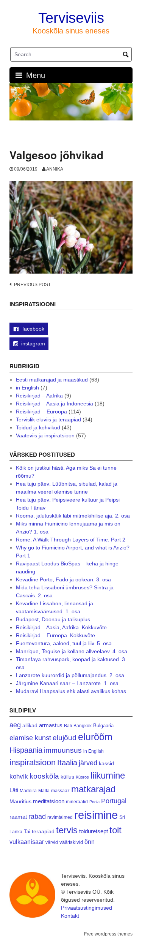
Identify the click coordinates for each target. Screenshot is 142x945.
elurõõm (95, 737)
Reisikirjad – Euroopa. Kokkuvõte (55, 635)
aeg (15, 725)
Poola (94, 801)
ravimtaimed (60, 817)
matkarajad (93, 789)
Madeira (28, 790)
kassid (106, 763)
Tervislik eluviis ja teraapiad (48, 419)
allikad (29, 725)
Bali (68, 725)
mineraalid (77, 801)
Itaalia (67, 762)
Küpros (82, 777)
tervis (67, 830)
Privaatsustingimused (86, 908)
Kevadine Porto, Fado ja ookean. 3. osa (63, 579)
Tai (27, 831)
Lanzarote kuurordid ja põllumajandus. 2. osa (70, 675)
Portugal (113, 801)
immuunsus (63, 750)
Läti (13, 790)
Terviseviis (71, 18)
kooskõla (44, 776)
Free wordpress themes (108, 934)
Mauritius (20, 801)
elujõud (64, 738)
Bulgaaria (103, 725)
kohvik (18, 776)
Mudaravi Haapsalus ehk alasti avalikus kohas (71, 691)
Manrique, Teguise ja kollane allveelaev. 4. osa (71, 651)
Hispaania (25, 750)
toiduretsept (93, 831)
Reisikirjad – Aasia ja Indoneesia (54, 403)
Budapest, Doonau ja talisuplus (53, 619)
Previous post (32, 284)
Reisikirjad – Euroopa (41, 411)
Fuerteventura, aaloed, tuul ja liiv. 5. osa (64, 643)
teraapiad (43, 831)
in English (27, 388)
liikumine (108, 775)
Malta (44, 790)
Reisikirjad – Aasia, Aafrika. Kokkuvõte (61, 627)
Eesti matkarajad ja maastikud (52, 380)
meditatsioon (48, 801)
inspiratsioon (32, 762)
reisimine (96, 815)
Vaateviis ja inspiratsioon (45, 435)
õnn (89, 841)
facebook (32, 329)
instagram (33, 343)
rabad (37, 816)
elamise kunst (30, 738)
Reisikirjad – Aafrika (39, 396)
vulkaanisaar (26, 841)
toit (115, 830)
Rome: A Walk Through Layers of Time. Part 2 (70, 540)
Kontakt (70, 916)
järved (88, 763)
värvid (51, 842)
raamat (18, 817)
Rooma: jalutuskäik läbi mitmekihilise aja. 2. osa (73, 516)
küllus (67, 777)
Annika (54, 169)
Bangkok (82, 725)
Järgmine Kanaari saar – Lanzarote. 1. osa (67, 683)
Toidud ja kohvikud (38, 427)
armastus (50, 725)
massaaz (60, 790)
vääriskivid (71, 842)
